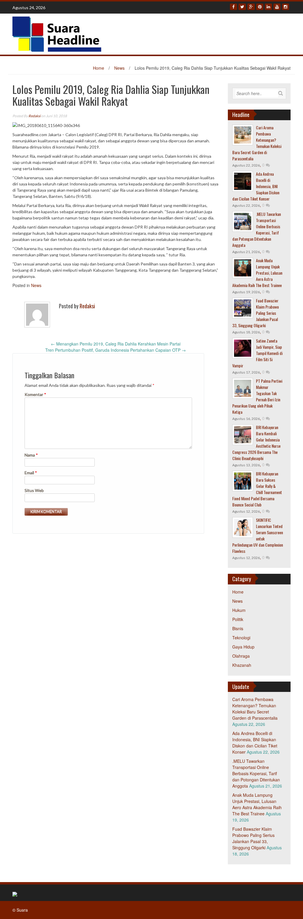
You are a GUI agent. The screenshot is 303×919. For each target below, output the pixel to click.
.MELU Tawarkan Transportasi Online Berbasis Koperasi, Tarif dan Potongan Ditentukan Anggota (256, 229)
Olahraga (241, 656)
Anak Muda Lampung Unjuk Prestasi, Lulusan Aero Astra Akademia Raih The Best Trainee (257, 272)
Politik (237, 619)
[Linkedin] (268, 7)
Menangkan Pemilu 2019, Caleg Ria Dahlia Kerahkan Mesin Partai (115, 344)
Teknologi (241, 638)
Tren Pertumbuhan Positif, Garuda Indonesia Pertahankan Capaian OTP (115, 350)
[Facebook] (233, 7)
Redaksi (34, 116)
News (119, 68)
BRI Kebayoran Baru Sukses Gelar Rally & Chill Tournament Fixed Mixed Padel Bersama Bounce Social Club (257, 489)
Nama (31, 454)
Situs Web (34, 490)
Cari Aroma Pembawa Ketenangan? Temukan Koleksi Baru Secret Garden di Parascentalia (256, 143)
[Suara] (56, 33)
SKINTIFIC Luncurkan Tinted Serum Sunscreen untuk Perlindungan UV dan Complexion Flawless (257, 535)
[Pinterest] (259, 7)
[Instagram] (285, 7)
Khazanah (241, 665)
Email (31, 472)
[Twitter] (242, 7)
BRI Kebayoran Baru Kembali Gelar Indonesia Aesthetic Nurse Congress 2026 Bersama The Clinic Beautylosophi (256, 442)
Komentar (35, 394)
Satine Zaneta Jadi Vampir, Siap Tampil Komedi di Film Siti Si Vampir (257, 353)
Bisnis (237, 628)
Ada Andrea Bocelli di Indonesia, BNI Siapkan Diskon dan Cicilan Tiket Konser (255, 186)
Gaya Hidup (243, 647)
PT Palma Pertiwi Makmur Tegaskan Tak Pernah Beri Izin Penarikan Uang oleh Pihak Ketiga (257, 396)
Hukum (239, 610)
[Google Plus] (251, 7)
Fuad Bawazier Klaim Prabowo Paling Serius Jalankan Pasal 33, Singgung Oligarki (253, 838)
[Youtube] (277, 7)
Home (98, 68)
